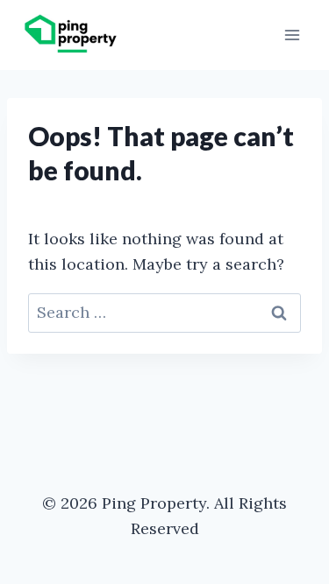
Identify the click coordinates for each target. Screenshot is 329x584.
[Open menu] (291, 34)
